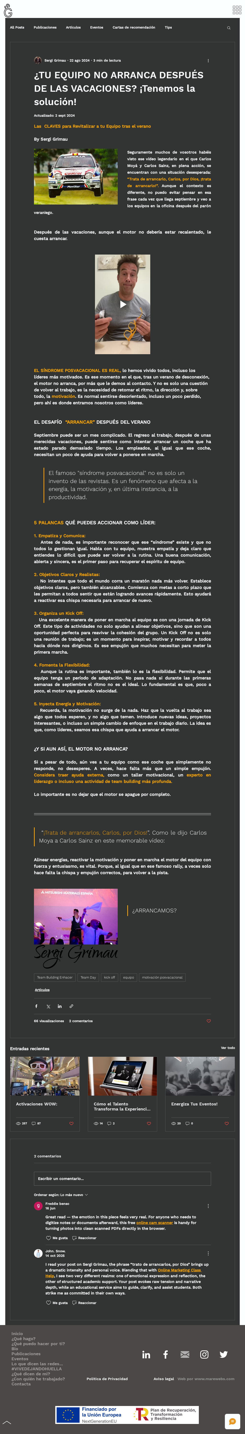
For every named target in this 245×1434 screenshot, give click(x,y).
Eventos (96, 27)
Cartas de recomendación (134, 27)
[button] (237, 10)
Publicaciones (45, 27)
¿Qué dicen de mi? (30, 1373)
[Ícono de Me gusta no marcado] (48, 1238)
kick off (109, 977)
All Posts (17, 27)
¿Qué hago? (23, 1338)
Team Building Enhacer (54, 977)
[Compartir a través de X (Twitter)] (48, 1006)
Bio (14, 1348)
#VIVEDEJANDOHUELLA (36, 1368)
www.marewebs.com (214, 1379)
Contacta (21, 1383)
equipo (128, 977)
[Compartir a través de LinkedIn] (59, 1006)
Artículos (73, 27)
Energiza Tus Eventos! (194, 1103)
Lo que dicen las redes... (37, 1363)
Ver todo (228, 1048)
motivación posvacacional (162, 977)
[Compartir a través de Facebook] (36, 1006)
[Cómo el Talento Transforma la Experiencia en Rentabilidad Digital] (122, 1076)
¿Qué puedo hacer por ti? (38, 1343)
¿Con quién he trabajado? (38, 1378)
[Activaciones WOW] (44, 1076)
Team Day (88, 977)
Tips (168, 27)
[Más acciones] (208, 60)
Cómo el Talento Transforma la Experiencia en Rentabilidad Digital (121, 1106)
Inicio (17, 1333)
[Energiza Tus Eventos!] (200, 1076)
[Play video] (122, 304)
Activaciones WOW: (36, 1103)
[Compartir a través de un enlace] (71, 1006)
